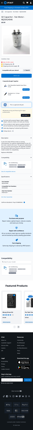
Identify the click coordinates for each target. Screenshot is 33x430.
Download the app (23, 358)
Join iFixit (25, 115)
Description (4, 138)
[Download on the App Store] (23, 362)
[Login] (30, 2)
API (2, 350)
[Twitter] (10, 396)
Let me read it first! (8, 383)
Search (27, 70)
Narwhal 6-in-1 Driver (14, 93)
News (18, 353)
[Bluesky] (23, 396)
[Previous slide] (14, 326)
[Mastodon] (20, 396)
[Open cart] (27, 2)
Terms (3, 366)
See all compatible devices (8, 171)
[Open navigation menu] (2, 2)
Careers (3, 348)
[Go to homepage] (9, 2)
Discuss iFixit (4, 345)
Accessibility (4, 361)
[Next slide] (18, 326)
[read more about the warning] (24, 202)
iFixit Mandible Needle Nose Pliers (17, 85)
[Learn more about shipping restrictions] (13, 64)
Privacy (3, 364)
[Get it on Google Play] (23, 367)
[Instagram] (13, 396)
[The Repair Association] (29, 396)
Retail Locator (20, 345)
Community (20, 340)
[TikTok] (4, 396)
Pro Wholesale (21, 343)
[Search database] (24, 2)
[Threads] (26, 396)
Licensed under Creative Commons (16, 422)
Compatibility (5, 157)
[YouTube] (17, 396)
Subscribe (27, 380)
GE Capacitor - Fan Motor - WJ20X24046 (15, 12)
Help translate (15, 391)
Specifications (5, 177)
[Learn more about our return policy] (13, 131)
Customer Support (6, 343)
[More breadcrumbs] (2, 12)
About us (3, 340)
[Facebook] (7, 396)
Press (18, 350)
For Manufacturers (22, 348)
